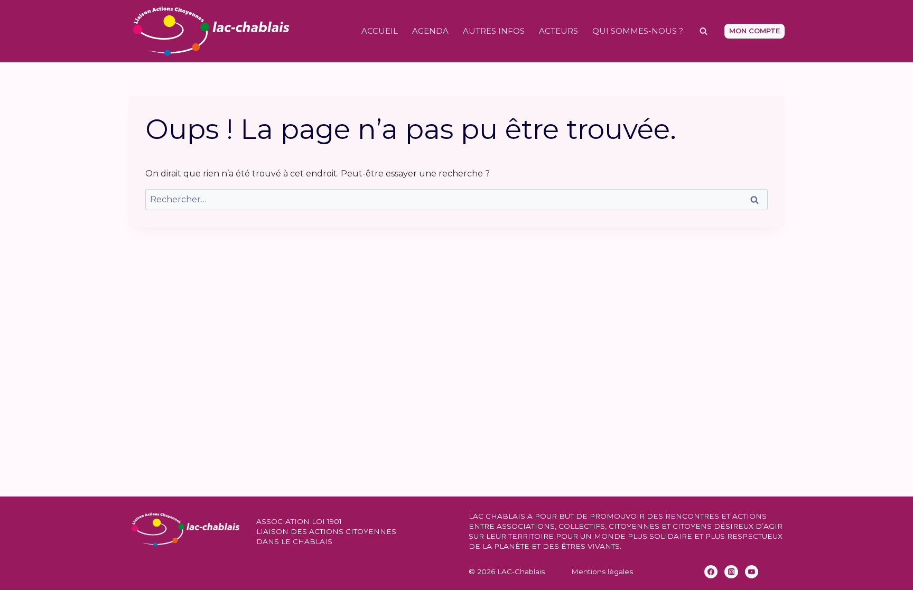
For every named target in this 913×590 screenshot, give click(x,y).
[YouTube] (752, 572)
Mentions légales (602, 571)
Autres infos (494, 31)
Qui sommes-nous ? (637, 31)
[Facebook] (711, 572)
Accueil (379, 31)
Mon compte (754, 31)
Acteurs (558, 31)
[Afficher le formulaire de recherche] (703, 31)
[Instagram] (731, 572)
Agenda (430, 31)
